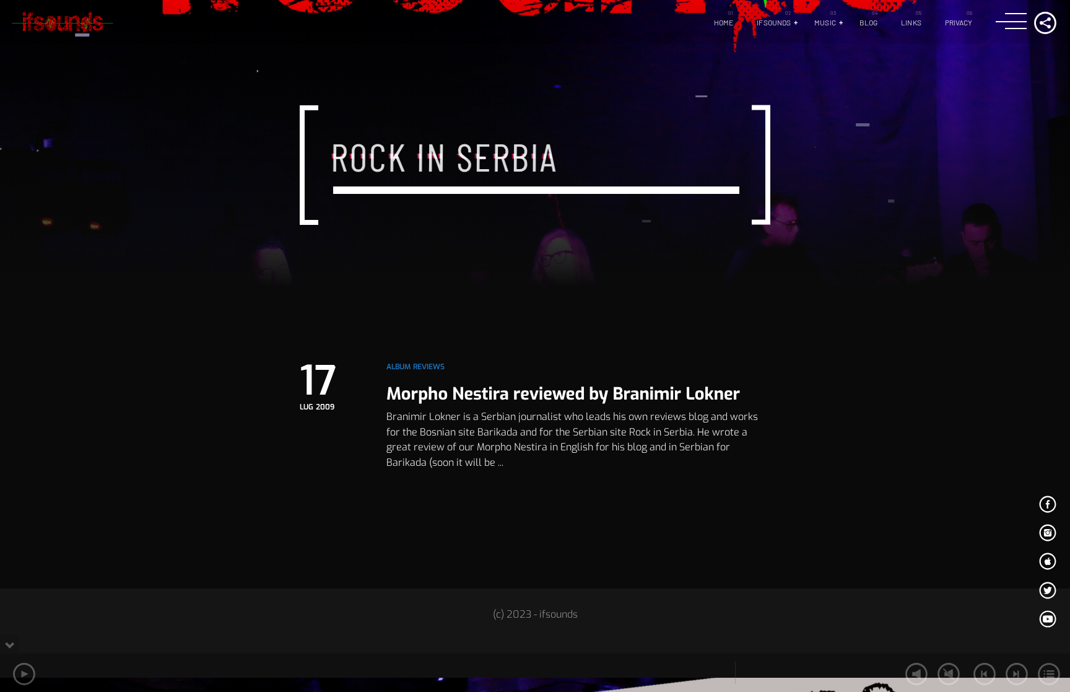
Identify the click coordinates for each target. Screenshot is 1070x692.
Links (911, 22)
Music (825, 22)
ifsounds (774, 22)
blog (868, 22)
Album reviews (415, 367)
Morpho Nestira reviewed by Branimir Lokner (563, 394)
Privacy (959, 22)
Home (723, 22)
